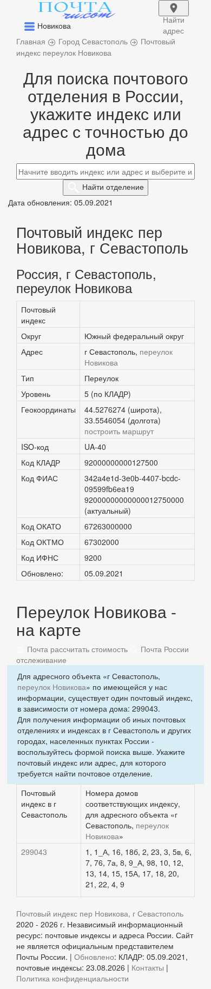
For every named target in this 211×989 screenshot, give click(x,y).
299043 (34, 851)
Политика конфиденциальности (72, 978)
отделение (113, 186)
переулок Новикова (51, 686)
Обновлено (94, 956)
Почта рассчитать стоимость (76, 648)
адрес (173, 15)
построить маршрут (119, 431)
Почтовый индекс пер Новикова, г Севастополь (99, 913)
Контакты (147, 967)
